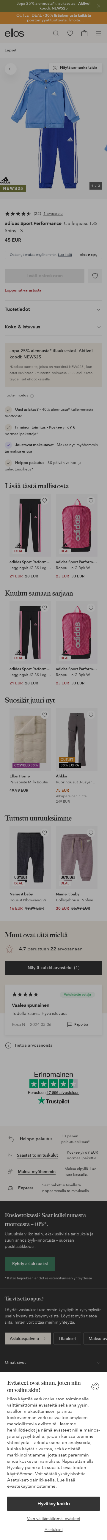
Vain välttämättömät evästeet (53, 1518)
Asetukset (54, 1529)
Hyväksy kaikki (53, 1503)
